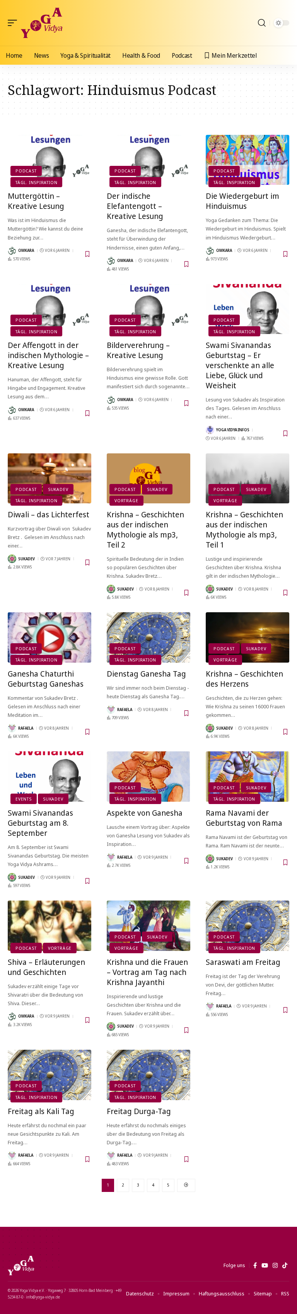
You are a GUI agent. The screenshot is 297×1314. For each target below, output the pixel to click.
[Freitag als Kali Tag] (49, 1075)
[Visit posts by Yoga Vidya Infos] (210, 430)
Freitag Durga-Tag (139, 1111)
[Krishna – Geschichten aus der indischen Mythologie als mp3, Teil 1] (247, 478)
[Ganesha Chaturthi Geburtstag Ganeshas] (49, 637)
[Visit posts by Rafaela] (12, 728)
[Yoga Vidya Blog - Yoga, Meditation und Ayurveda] (41, 23)
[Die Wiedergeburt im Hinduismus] (247, 160)
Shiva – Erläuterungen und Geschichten (46, 967)
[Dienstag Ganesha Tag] (148, 637)
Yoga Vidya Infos (232, 429)
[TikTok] (284, 1266)
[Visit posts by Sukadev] (12, 559)
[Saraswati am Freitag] (247, 926)
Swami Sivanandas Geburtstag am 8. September (40, 823)
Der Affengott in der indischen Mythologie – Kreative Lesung (48, 355)
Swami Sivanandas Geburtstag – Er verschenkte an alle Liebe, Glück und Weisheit (240, 365)
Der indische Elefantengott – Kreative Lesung (135, 206)
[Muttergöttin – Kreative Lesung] (49, 160)
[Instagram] (275, 1266)
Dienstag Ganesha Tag (146, 673)
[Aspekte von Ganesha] (148, 776)
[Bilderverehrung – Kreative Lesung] (148, 309)
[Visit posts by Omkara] (12, 250)
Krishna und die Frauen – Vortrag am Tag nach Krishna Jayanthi (147, 972)
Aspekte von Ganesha (145, 813)
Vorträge (126, 500)
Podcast (25, 171)
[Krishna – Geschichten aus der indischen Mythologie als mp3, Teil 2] (148, 478)
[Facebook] (255, 1266)
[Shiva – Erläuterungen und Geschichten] (49, 926)
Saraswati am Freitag (243, 962)
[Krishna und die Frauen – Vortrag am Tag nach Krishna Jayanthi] (148, 926)
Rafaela (25, 728)
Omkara (26, 250)
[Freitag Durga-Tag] (148, 1075)
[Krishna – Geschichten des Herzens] (247, 637)
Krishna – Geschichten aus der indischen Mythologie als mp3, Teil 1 (244, 529)
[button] (14, 23)
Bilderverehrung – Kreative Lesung (138, 350)
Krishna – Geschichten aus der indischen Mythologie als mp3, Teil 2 (145, 529)
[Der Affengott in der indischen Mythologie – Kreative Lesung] (49, 309)
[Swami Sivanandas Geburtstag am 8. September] (49, 776)
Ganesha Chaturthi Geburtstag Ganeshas (46, 678)
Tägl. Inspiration (36, 182)
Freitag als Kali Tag (41, 1111)
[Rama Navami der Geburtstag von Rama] (247, 776)
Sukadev (58, 489)
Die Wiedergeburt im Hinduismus (242, 201)
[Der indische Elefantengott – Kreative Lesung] (148, 160)
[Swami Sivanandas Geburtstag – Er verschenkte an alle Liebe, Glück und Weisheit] (247, 309)
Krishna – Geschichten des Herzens (244, 678)
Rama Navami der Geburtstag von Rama (244, 818)
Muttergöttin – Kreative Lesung (36, 201)
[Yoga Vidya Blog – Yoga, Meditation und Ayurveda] (21, 1265)
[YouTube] (264, 1266)
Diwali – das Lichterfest (48, 514)
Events (23, 799)
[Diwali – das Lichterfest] (49, 478)
